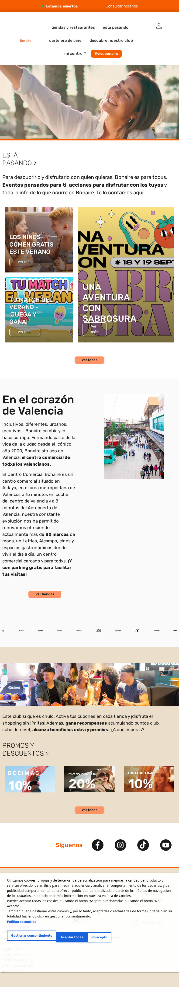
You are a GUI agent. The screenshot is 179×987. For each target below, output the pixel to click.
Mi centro (73, 53)
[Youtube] (166, 845)
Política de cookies (21, 922)
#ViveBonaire (106, 53)
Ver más (24, 262)
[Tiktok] (143, 845)
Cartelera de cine (65, 40)
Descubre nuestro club (111, 40)
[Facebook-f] (97, 845)
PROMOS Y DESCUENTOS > (25, 749)
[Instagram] (120, 845)
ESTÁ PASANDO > (19, 159)
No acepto (99, 937)
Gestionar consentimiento (31, 936)
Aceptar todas (72, 937)
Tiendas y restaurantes (73, 27)
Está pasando (115, 27)
